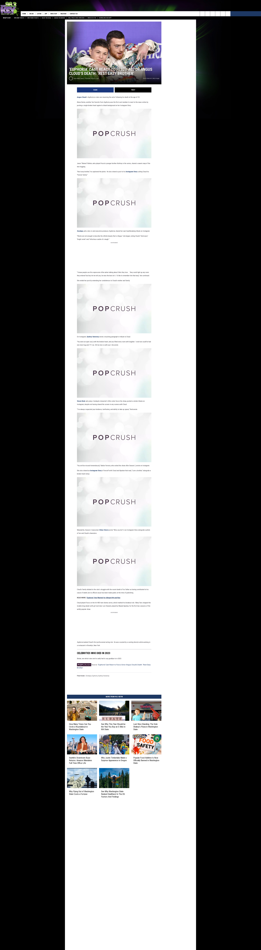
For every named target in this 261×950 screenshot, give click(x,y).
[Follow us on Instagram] (217, 13)
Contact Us (74, 14)
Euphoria (95, 676)
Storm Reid (81, 401)
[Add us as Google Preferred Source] (207, 13)
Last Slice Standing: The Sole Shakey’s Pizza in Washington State (145, 727)
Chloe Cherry (104, 530)
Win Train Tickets (33, 18)
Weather (63, 14)
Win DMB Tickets (19, 18)
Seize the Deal (46, 18)
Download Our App (105, 18)
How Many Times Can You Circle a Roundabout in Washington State (80, 727)
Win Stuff (53, 14)
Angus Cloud (81, 97)
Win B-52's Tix (92, 18)
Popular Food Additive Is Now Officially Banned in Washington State (146, 760)
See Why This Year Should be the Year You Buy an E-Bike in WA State (113, 727)
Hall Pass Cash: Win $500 (76, 18)
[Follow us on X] (222, 13)
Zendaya (80, 231)
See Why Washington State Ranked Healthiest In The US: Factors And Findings (113, 794)
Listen (39, 14)
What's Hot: (7, 18)
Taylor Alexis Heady (79, 78)
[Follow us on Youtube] (227, 13)
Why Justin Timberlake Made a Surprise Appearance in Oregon (114, 759)
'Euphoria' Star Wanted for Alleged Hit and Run (103, 598)
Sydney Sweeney (93, 337)
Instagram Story (131, 172)
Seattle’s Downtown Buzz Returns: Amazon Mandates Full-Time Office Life (80, 760)
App (46, 14)
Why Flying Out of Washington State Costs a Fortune (81, 792)
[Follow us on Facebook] (212, 13)
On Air (31, 14)
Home (24, 14)
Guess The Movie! (59, 18)
